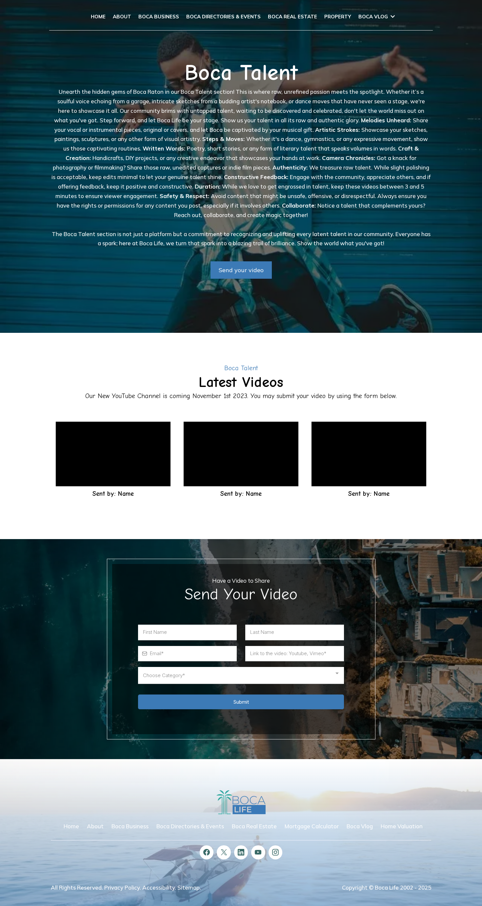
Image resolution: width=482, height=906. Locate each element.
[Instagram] (275, 852)
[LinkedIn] (241, 852)
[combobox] (241, 675)
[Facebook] (206, 852)
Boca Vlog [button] (373, 16)
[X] (224, 852)
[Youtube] (258, 852)
